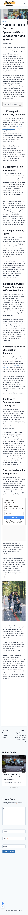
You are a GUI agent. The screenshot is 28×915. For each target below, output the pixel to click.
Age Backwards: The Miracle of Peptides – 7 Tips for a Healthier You (20, 736)
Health (4, 21)
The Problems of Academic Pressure (7, 734)
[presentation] (14, 763)
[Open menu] (24, 3)
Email (5, 838)
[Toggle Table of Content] (19, 104)
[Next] (23, 771)
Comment (6, 809)
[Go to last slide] (4, 771)
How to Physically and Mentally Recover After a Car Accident (13, 777)
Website (5, 846)
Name (5, 831)
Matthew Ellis (7, 43)
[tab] (10, 787)
